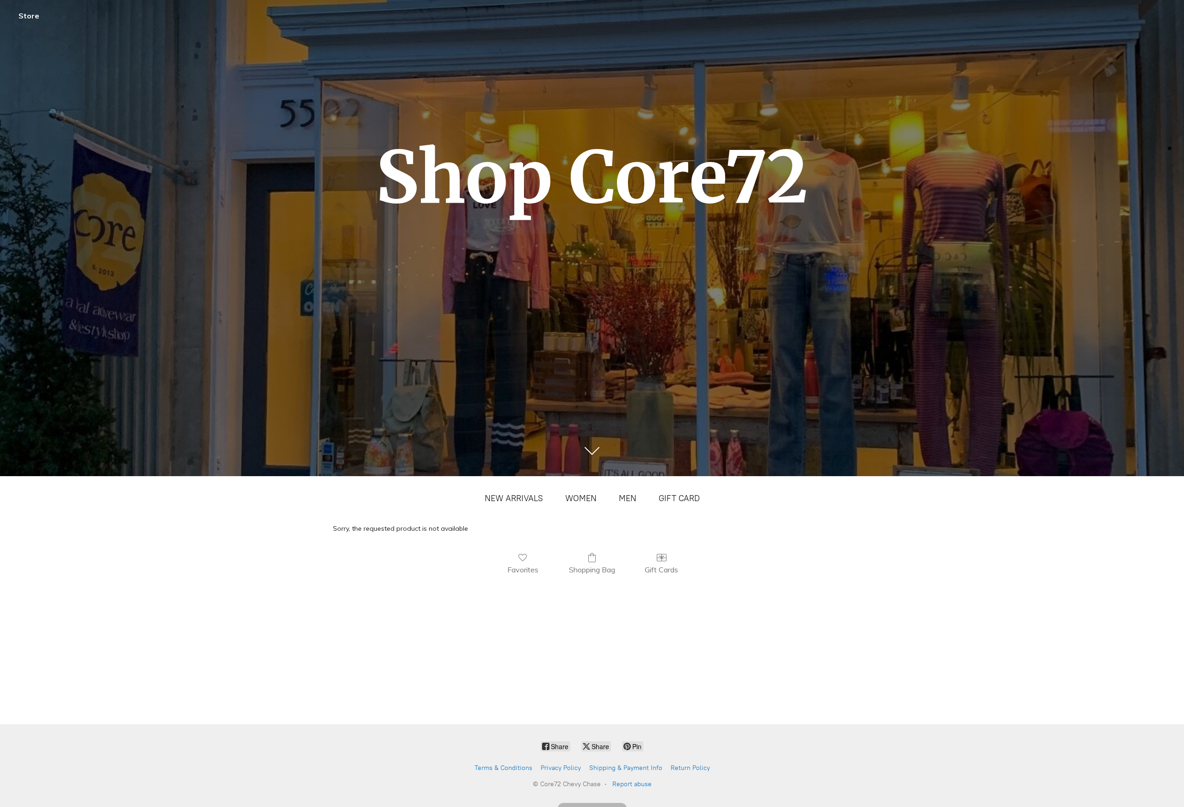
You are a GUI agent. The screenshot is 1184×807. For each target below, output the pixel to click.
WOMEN (581, 498)
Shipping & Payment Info (625, 768)
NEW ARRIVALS (514, 498)
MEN (627, 498)
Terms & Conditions (503, 768)
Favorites (522, 569)
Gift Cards (661, 569)
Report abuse (632, 784)
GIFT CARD (679, 498)
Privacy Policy (561, 768)
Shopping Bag (592, 569)
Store (28, 15)
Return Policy (690, 768)
